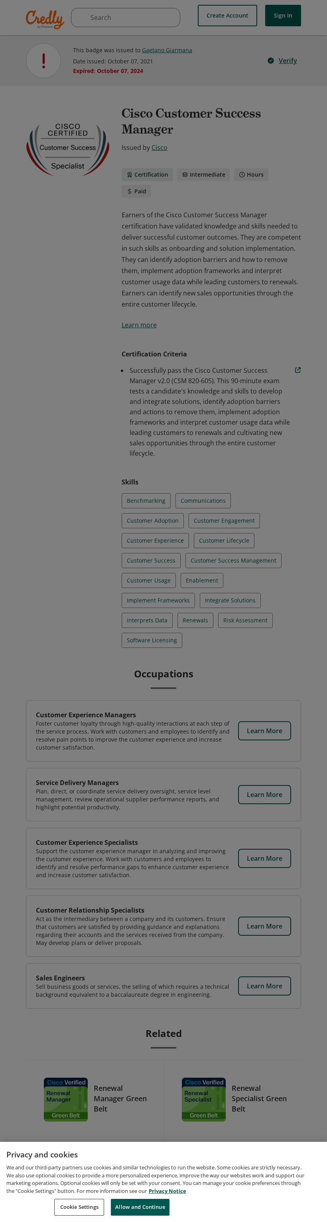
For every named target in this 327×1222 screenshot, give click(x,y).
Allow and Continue (140, 1206)
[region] (163, 1182)
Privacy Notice (167, 1190)
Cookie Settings (79, 1206)
